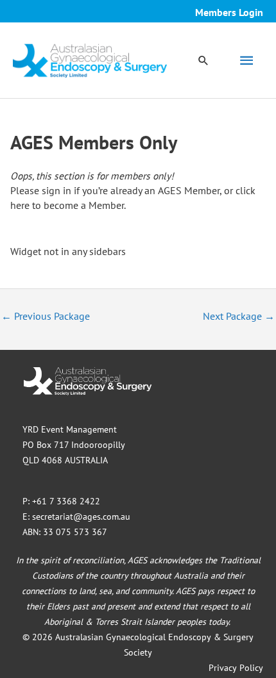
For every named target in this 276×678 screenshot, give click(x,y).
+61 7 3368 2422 (66, 501)
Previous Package (45, 316)
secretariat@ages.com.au (81, 516)
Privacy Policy (236, 668)
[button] (203, 60)
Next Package (239, 316)
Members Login (229, 12)
